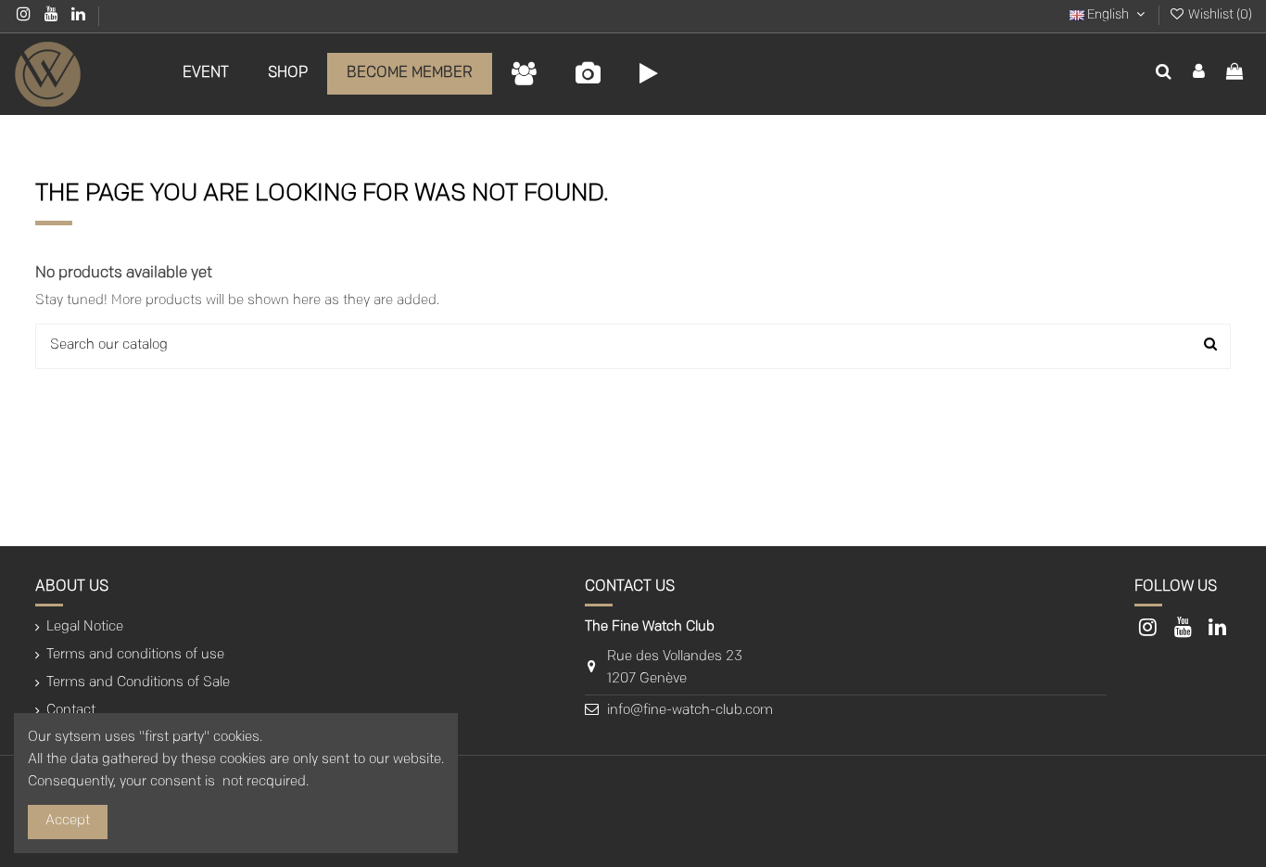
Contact (70, 711)
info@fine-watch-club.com (690, 711)
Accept (67, 821)
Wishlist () (1218, 15)
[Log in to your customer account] (1198, 74)
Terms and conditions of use (135, 655)
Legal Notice (84, 627)
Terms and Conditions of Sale (138, 683)
